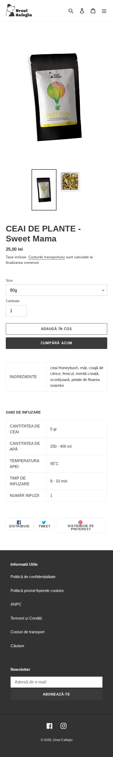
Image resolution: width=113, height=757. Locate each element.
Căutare (17, 645)
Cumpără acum (56, 343)
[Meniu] (104, 10)
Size (9, 280)
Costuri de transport (27, 632)
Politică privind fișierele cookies (37, 590)
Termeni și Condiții (26, 618)
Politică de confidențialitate (33, 576)
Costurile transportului (46, 257)
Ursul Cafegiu (63, 740)
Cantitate (12, 301)
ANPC (16, 604)
